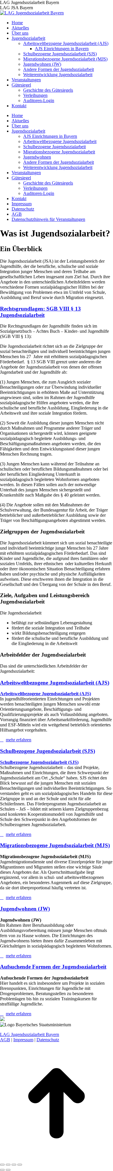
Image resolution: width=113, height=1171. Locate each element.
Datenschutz (48, 1039)
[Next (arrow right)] (8, 1170)
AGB (5, 1039)
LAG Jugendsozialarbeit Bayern (29, 1034)
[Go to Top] (56, 1157)
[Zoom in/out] (19, 1165)
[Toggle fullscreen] (14, 1165)
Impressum (23, 1039)
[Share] (8, 1165)
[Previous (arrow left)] (2, 1170)
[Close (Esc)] (2, 1165)
